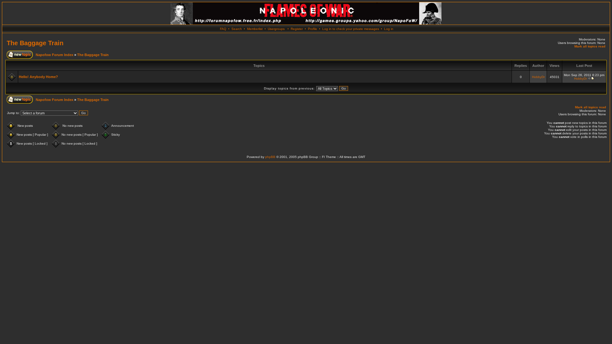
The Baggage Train (35, 43)
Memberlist (255, 29)
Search (236, 29)
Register (297, 29)
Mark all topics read (589, 46)
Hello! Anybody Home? (38, 77)
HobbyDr (538, 77)
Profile (312, 29)
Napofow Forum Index (54, 55)
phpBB (270, 157)
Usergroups (276, 29)
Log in (388, 29)
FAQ (223, 29)
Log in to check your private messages (350, 29)
